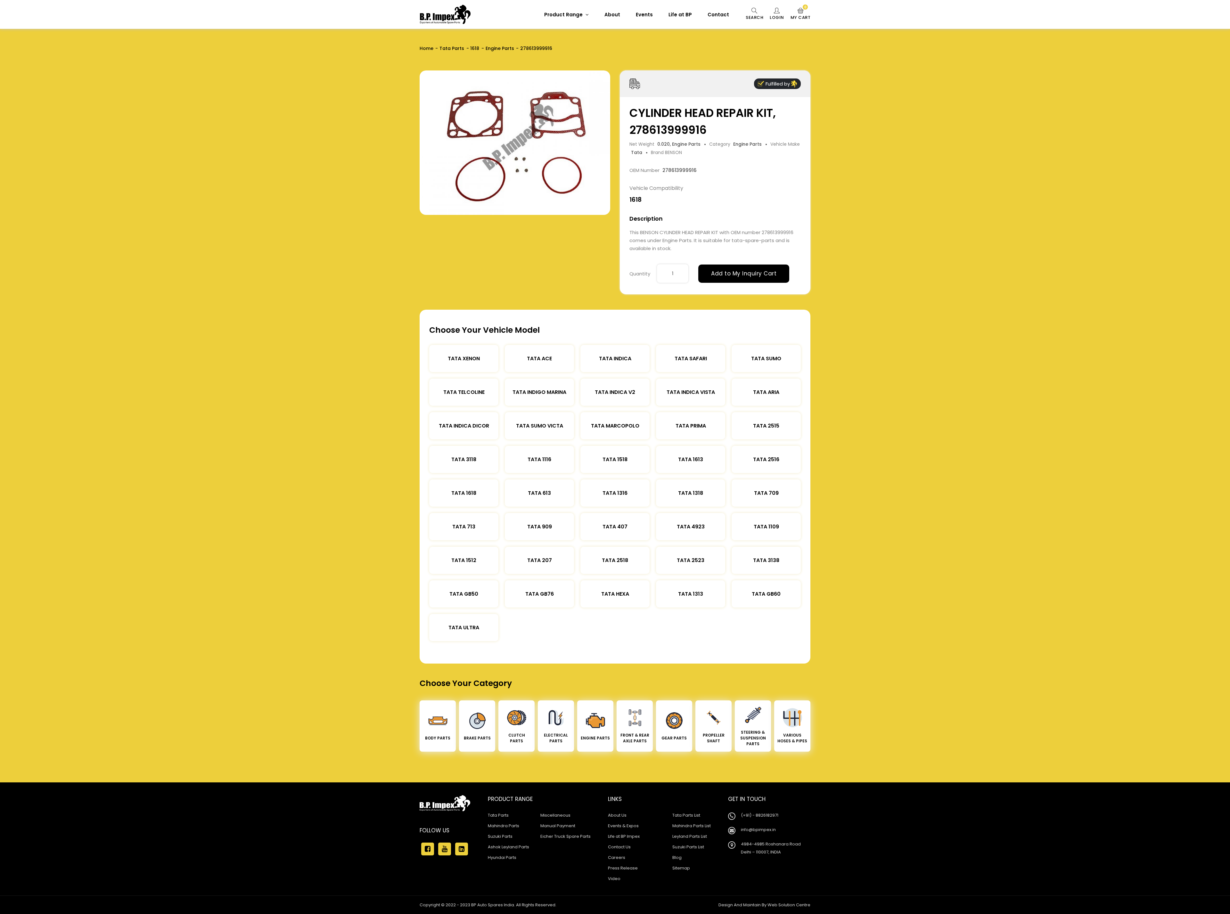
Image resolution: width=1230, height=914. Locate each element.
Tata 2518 (615, 560)
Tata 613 (539, 493)
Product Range (564, 14)
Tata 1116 (539, 459)
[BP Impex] (445, 14)
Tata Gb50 (463, 594)
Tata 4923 (691, 526)
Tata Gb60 (766, 594)
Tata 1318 (690, 493)
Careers (616, 857)
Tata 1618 (463, 493)
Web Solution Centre (788, 905)
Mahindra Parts (503, 826)
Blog (677, 857)
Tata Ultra (463, 627)
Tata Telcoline (464, 392)
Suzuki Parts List (688, 847)
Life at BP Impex (624, 836)
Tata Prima (691, 425)
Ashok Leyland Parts (508, 847)
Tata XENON (464, 358)
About (612, 14)
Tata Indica (615, 358)
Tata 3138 (766, 560)
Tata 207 (539, 560)
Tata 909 (539, 526)
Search (754, 17)
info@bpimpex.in (758, 830)
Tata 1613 (690, 459)
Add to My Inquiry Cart (743, 273)
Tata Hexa (615, 594)
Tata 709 (766, 493)
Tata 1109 (766, 526)
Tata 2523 (690, 560)
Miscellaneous (555, 815)
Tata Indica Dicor (464, 425)
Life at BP (680, 14)
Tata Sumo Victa (539, 425)
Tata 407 (615, 526)
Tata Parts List (686, 815)
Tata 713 (463, 526)
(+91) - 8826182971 (759, 815)
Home (426, 48)
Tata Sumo (766, 358)
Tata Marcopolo (615, 425)
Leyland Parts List (689, 836)
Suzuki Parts (500, 836)
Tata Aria (766, 392)
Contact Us (619, 847)
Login (777, 17)
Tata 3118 (463, 459)
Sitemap (681, 868)
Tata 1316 (615, 493)
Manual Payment (557, 826)
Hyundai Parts (502, 857)
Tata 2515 (766, 425)
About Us (617, 815)
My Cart (801, 14)
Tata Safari (691, 358)
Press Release (623, 868)
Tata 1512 (463, 560)
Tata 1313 (690, 594)
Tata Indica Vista (691, 392)
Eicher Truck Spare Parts (565, 836)
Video (614, 879)
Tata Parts (451, 48)
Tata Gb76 (539, 594)
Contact (718, 14)
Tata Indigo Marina (539, 392)
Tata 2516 (766, 459)
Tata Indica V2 (615, 392)
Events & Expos (623, 826)
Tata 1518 (615, 459)
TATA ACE (539, 358)
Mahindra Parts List (691, 826)
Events (644, 14)
